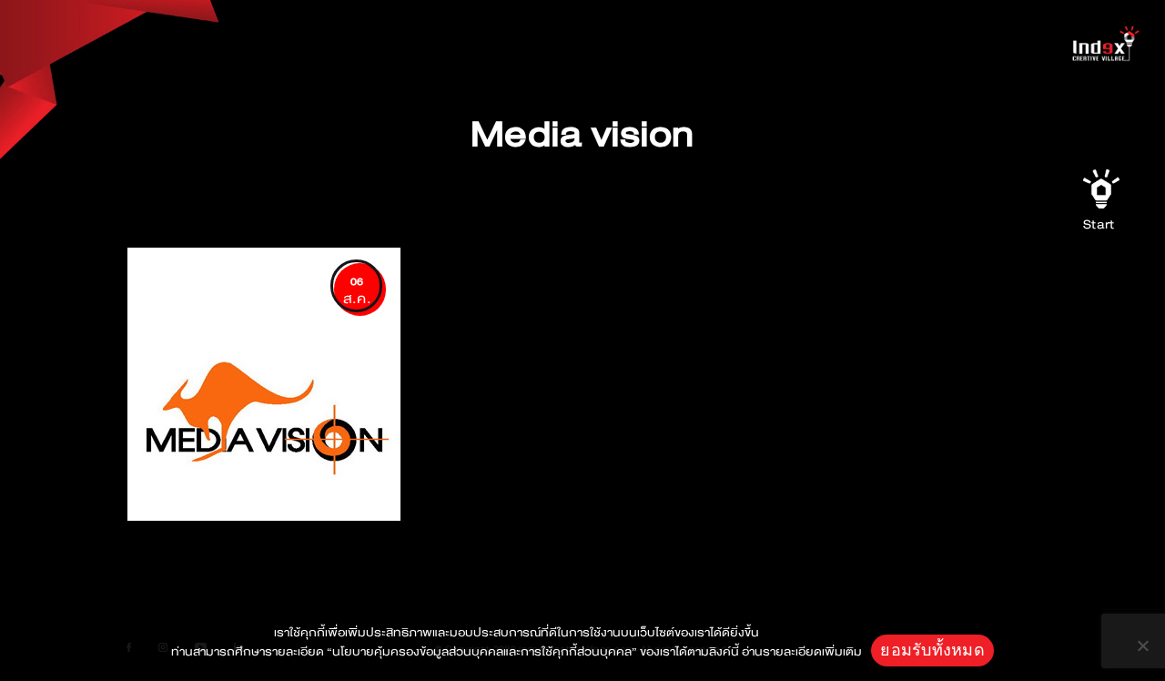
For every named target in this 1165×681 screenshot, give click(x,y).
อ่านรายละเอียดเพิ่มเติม (802, 652)
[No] (1142, 645)
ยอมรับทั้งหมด (932, 649)
